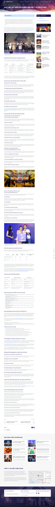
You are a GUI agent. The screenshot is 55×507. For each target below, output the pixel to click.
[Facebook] (36, 493)
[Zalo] (54, 258)
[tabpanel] (43, 19)
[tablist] (43, 15)
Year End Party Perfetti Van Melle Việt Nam (13, 340)
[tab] (38, 15)
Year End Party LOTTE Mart (12, 347)
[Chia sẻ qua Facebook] (34, 427)
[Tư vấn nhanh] (54, 254)
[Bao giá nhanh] (54, 251)
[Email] (54, 256)
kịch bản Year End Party (18, 318)
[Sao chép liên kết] (32, 427)
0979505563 (40, 18)
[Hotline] (54, 249)
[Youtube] (38, 493)
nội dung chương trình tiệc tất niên (23, 270)
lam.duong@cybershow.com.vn (44, 20)
